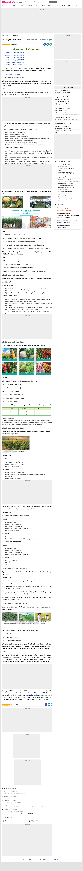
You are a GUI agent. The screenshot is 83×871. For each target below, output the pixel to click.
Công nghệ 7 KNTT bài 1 (64, 179)
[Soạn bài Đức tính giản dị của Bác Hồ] (56, 131)
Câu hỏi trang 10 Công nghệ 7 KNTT (14, 62)
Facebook (57, 859)
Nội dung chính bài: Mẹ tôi (62, 104)
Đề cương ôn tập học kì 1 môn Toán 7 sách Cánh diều (63, 109)
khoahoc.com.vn (3, 35)
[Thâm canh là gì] (56, 195)
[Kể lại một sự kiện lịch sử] (56, 113)
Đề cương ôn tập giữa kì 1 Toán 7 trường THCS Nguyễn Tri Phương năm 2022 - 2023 (63, 123)
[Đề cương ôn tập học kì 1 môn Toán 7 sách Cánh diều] (56, 109)
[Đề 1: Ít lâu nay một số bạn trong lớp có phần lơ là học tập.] (56, 95)
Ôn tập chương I (61, 227)
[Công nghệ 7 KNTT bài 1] (56, 180)
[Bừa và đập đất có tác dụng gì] (56, 188)
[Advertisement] (41, 21)
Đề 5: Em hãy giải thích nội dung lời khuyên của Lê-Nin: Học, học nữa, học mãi (62, 100)
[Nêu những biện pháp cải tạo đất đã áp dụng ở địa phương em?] (56, 184)
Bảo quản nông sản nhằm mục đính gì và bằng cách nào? (66, 176)
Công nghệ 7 (14, 35)
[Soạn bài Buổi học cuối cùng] (56, 118)
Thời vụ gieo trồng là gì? (64, 164)
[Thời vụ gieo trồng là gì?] (56, 165)
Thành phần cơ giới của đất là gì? (66, 199)
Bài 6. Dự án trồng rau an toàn (65, 225)
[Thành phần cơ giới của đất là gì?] (56, 199)
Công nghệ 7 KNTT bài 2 (12, 74)
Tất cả (6, 5)
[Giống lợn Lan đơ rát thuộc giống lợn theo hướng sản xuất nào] (56, 173)
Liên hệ (53, 859)
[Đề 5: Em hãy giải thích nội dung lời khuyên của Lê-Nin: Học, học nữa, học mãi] (56, 100)
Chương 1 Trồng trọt (62, 208)
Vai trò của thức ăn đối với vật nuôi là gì (66, 169)
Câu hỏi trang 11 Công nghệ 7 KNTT (14, 64)
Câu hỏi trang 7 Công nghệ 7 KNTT (13, 55)
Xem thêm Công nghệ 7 (27, 813)
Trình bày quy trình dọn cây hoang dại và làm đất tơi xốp (65, 192)
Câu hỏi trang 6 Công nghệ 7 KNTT (13, 52)
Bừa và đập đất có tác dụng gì (66, 187)
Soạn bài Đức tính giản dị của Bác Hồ (63, 131)
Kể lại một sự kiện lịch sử (62, 113)
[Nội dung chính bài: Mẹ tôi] (56, 104)
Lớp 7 (7, 35)
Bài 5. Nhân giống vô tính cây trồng (66, 222)
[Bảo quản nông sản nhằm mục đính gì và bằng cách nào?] (56, 176)
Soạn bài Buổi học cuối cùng (62, 117)
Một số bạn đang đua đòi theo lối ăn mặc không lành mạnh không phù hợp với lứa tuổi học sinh (63, 91)
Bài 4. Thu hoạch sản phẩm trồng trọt (67, 220)
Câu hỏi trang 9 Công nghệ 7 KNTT (13, 60)
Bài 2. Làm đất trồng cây (63, 213)
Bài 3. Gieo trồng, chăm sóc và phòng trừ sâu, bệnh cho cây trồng (68, 216)
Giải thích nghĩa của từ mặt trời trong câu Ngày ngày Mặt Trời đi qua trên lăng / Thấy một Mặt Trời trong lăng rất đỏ (63, 127)
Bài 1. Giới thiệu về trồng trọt (64, 210)
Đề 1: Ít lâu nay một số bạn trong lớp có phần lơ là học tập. (62, 96)
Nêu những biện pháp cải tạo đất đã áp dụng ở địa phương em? (65, 184)
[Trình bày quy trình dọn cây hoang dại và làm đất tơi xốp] (56, 192)
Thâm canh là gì (62, 195)
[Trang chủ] (12, 2)
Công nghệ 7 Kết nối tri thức (38, 695)
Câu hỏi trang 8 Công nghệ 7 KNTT (13, 57)
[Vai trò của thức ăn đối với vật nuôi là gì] (56, 169)
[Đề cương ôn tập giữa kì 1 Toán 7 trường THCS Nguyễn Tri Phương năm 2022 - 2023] (56, 122)
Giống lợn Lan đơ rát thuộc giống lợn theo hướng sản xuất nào (66, 173)
